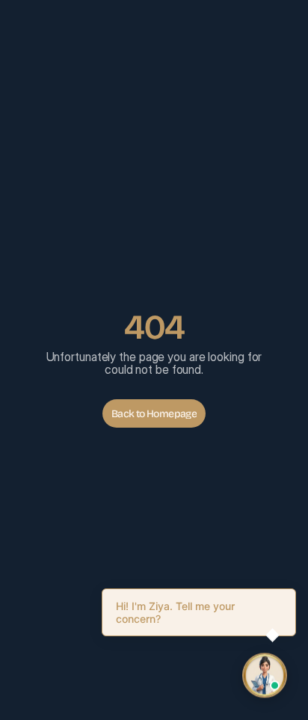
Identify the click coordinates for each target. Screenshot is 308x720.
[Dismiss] (293, 591)
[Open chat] (264, 675)
